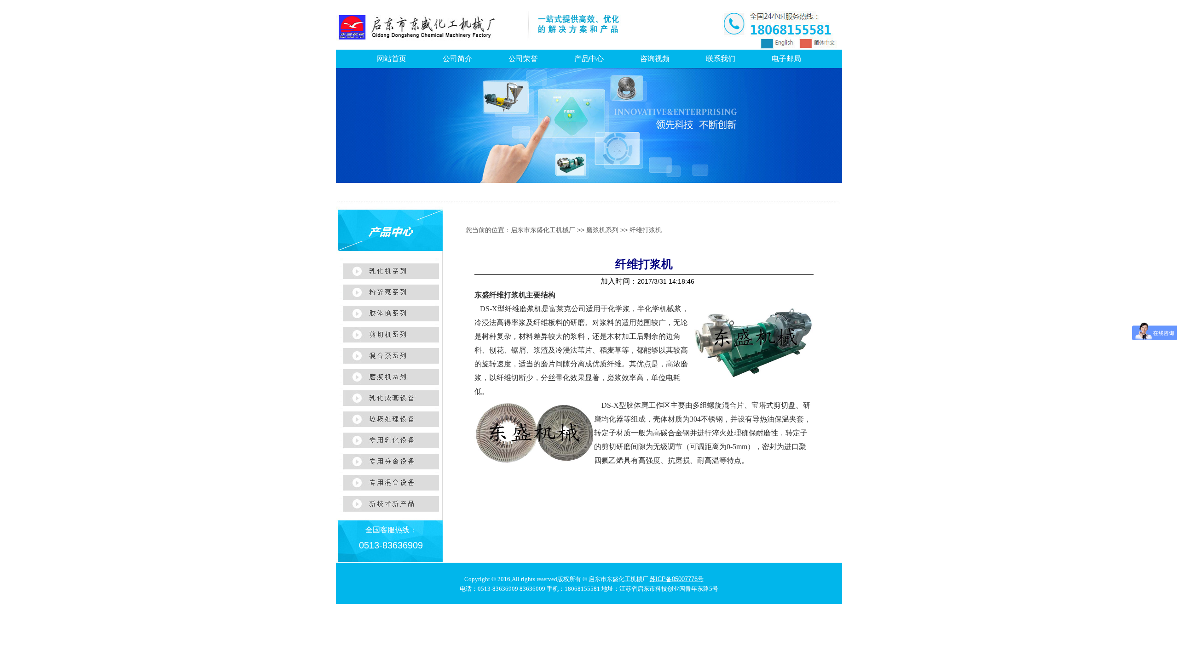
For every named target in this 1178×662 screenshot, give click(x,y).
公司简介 (457, 59)
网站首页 (391, 59)
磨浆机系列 (602, 230)
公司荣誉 (523, 59)
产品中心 (589, 59)
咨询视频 (655, 59)
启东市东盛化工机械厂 (543, 230)
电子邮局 (786, 59)
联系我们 (720, 59)
